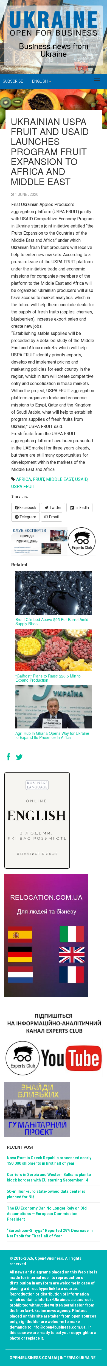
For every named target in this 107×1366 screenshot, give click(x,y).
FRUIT (38, 479)
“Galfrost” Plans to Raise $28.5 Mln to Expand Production (48, 678)
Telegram (27, 517)
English (40, 81)
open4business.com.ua (33, 1358)
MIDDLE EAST (59, 479)
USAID (81, 479)
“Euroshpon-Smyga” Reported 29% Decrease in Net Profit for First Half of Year (50, 1233)
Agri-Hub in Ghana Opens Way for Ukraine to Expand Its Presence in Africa (52, 735)
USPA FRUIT (23, 486)
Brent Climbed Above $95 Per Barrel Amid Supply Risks (51, 621)
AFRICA (23, 479)
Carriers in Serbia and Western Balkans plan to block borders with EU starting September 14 (49, 1177)
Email (53, 517)
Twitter (55, 507)
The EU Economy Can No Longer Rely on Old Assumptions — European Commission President (47, 1213)
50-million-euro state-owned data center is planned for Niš (46, 1194)
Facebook (27, 507)
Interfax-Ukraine (77, 1358)
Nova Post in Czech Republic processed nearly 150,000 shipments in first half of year (49, 1161)
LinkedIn (81, 507)
